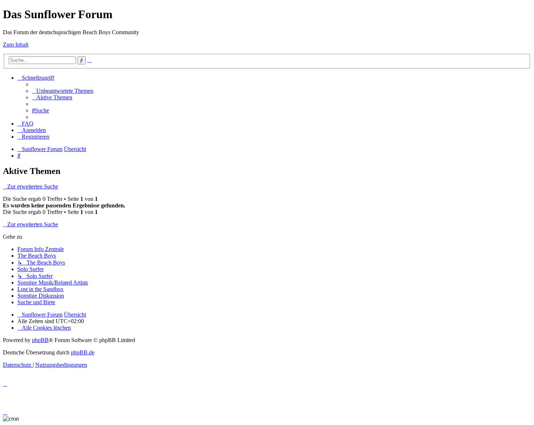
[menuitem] (62, 91)
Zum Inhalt (15, 44)
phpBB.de (82, 352)
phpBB (40, 340)
